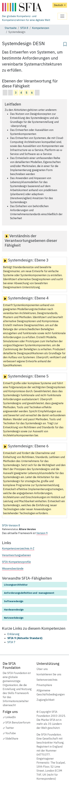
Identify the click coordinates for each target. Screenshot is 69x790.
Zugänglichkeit (45, 699)
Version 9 (42, 533)
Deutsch (58, 5)
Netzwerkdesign (13, 617)
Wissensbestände (12, 568)
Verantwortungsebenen (16, 555)
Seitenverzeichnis (47, 679)
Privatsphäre (44, 685)
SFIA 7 (11, 642)
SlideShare (11, 738)
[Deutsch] (30, 7)
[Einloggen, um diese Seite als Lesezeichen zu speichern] (65, 43)
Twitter (9, 727)
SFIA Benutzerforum (17, 722)
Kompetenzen (40, 28)
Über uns (42, 669)
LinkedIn (10, 717)
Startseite (11, 28)
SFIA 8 (24, 28)
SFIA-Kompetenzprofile (16, 561)
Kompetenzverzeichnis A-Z (18, 548)
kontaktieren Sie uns (49, 674)
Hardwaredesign (14, 609)
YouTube (10, 733)
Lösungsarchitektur (16, 584)
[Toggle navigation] (62, 16)
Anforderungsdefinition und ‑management (29, 592)
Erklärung (13, 634)
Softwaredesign (13, 601)
